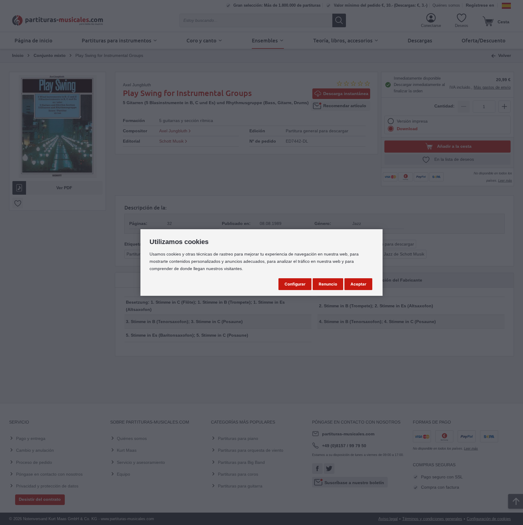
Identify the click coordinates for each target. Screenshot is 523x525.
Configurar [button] (295, 284)
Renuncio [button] (328, 284)
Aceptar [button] (358, 284)
